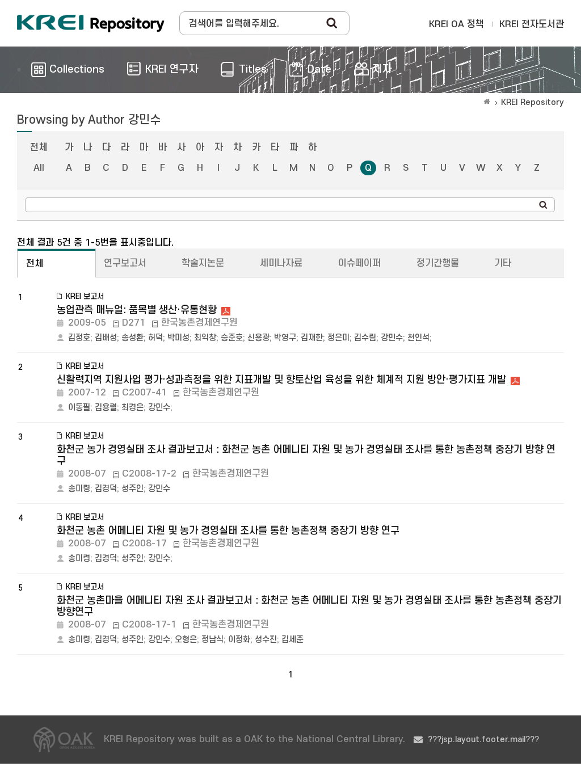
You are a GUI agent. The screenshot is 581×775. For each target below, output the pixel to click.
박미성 (178, 338)
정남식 (212, 640)
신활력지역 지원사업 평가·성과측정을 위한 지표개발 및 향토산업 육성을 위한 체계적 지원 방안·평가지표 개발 (281, 379)
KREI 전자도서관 (531, 24)
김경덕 (106, 489)
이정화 (239, 640)
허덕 (155, 338)
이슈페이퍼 (359, 263)
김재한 (312, 338)
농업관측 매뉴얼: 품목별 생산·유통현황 (137, 310)
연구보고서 (125, 263)
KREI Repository (532, 102)
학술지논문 (203, 263)
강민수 (392, 338)
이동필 (79, 407)
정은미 (338, 338)
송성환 (132, 338)
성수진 (266, 640)
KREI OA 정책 (456, 24)
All (38, 168)
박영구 (285, 338)
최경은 (132, 407)
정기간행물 (437, 263)
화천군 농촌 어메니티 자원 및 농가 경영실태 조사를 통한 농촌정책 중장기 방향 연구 (228, 530)
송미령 (79, 489)
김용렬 (106, 407)
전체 (38, 147)
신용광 (258, 338)
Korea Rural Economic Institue (91, 23)
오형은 (186, 640)
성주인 (132, 489)
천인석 (418, 338)
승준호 (232, 338)
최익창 (205, 338)
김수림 (365, 338)
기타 (502, 263)
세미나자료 (281, 263)
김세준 (292, 640)
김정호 (79, 338)
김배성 (106, 338)
